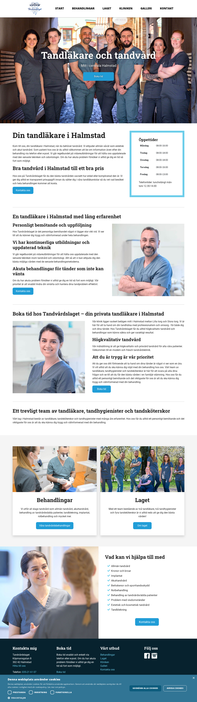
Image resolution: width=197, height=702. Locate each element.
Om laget (142, 525)
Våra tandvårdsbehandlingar (54, 525)
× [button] (193, 678)
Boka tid (98, 76)
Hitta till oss (19, 665)
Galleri (146, 8)
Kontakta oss (23, 190)
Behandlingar (83, 8)
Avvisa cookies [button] (175, 688)
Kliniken (126, 8)
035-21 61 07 (29, 672)
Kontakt (166, 8)
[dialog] (98, 688)
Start (59, 8)
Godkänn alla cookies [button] (145, 688)
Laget (107, 8)
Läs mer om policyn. (57, 687)
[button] (66, 698)
